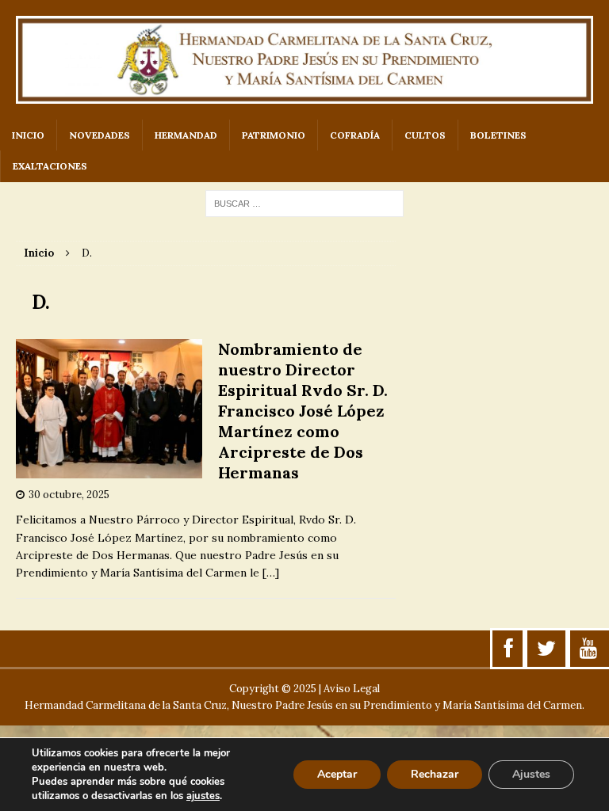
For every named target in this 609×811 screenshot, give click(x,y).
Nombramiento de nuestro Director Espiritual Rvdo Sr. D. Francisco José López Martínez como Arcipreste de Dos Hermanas (303, 410)
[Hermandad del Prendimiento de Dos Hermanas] (304, 60)
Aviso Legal (352, 688)
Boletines (498, 135)
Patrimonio (273, 135)
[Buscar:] (304, 203)
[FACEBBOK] (508, 648)
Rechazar (434, 774)
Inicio (28, 135)
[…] (270, 572)
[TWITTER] (546, 648)
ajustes (203, 796)
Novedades (99, 135)
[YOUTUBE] (588, 648)
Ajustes (531, 774)
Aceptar (337, 774)
